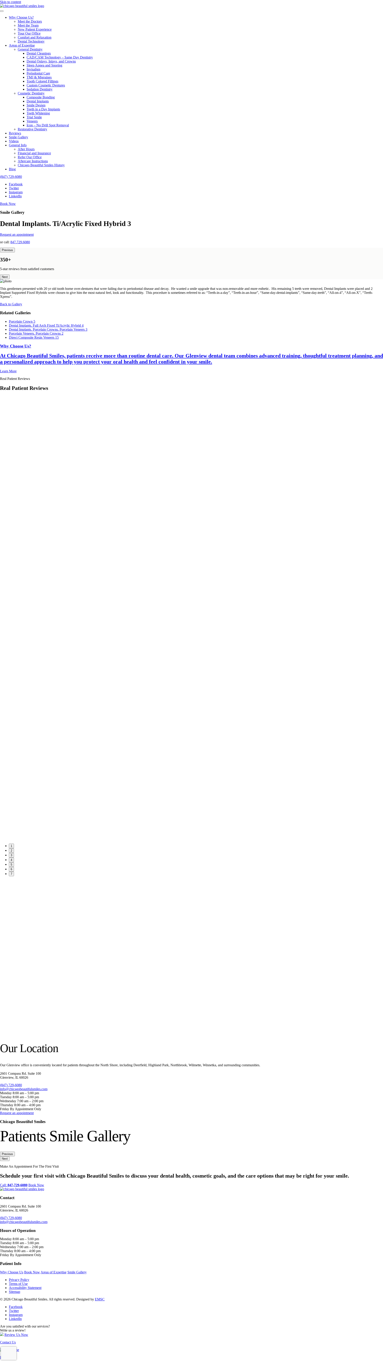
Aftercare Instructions (33, 161)
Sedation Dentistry (40, 89)
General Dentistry (30, 49)
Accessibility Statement (25, 1288)
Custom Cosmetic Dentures (46, 85)
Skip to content (10, 2)
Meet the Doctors (30, 21)
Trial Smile (34, 117)
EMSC (100, 1299)
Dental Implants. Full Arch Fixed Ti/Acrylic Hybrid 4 (46, 325)
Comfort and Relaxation (34, 37)
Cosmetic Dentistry (31, 93)
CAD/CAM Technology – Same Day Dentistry (60, 57)
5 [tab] (11, 864)
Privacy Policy (19, 1280)
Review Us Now (16, 1335)
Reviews (15, 133)
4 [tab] (11, 860)
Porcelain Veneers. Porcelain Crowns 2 (36, 333)
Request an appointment (17, 234)
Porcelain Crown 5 (22, 321)
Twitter (14, 188)
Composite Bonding (41, 97)
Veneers (32, 121)
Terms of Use (18, 1284)
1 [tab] (11, 846)
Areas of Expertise (22, 45)
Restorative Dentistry (32, 129)
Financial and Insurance (34, 153)
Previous (7, 250)
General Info (18, 145)
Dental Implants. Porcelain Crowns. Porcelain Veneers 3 (48, 329)
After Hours (26, 149)
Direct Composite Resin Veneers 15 (34, 337)
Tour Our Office (29, 33)
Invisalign (33, 69)
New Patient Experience (35, 29)
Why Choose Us (11, 1272)
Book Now (8, 204)
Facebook (16, 184)
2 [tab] (11, 850)
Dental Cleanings (39, 53)
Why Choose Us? (21, 17)
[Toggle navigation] (2, 11)
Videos (14, 141)
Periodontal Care (38, 73)
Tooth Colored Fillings (42, 81)
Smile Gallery (18, 137)
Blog (12, 169)
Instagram (16, 192)
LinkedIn (15, 196)
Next (5, 277)
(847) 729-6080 (11, 177)
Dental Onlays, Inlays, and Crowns (51, 61)
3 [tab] (11, 855)
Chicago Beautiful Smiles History (41, 165)
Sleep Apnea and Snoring (44, 65)
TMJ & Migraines (39, 77)
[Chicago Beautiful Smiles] (22, 6)
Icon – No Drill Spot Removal (48, 125)
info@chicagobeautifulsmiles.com (23, 1089)
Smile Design (36, 105)
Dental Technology (31, 41)
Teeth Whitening (38, 113)
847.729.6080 (20, 242)
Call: (13, 1185)
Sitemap (14, 1292)
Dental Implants (38, 101)
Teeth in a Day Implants (43, 109)
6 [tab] (11, 869)
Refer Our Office (30, 157)
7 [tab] (11, 874)
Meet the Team (28, 25)
